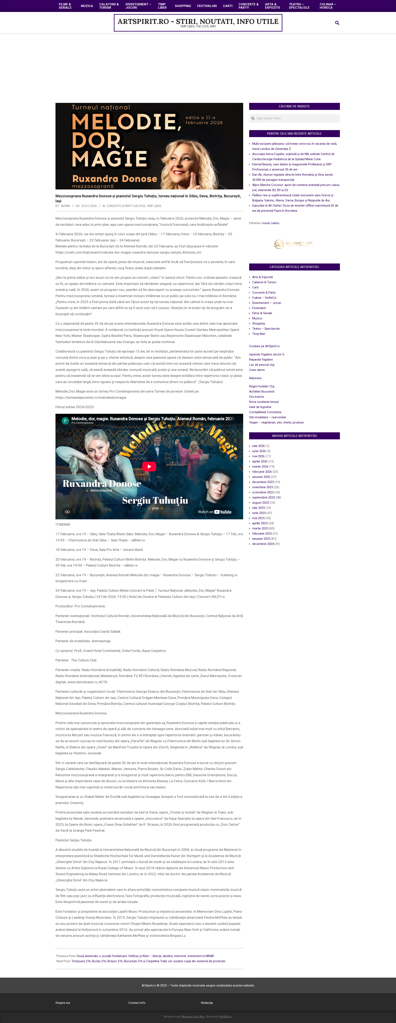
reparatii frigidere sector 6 (266, 354)
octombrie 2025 (263, 492)
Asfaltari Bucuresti (261, 391)
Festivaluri (259, 308)
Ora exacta (256, 397)
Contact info (137, 1003)
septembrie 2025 (263, 497)
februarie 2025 (262, 533)
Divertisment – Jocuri (266, 303)
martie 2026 (260, 466)
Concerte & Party (120, 206)
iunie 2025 (259, 513)
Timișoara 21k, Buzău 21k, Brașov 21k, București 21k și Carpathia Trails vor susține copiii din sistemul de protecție (148, 961)
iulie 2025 (258, 508)
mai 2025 (258, 518)
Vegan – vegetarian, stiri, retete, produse (276, 422)
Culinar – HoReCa (264, 298)
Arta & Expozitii (262, 277)
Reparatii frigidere (261, 359)
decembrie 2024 (263, 544)
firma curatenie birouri (264, 402)
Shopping (258, 323)
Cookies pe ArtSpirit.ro (264, 346)
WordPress (226, 1016)
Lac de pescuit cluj (261, 365)
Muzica (139, 206)
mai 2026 (258, 456)
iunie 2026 (259, 451)
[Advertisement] (198, 65)
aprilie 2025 (260, 523)
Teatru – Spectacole (266, 328)
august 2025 (260, 502)
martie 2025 (260, 528)
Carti (255, 287)
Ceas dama (257, 370)
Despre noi (63, 1003)
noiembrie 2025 (262, 487)
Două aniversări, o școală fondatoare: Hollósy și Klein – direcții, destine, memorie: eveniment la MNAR (145, 956)
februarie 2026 (262, 472)
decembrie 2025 (263, 482)
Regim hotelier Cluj (261, 386)
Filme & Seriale (262, 313)
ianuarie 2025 (261, 539)
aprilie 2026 (260, 461)
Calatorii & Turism (264, 282)
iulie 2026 (258, 446)
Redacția (207, 1003)
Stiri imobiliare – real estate (267, 417)
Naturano (255, 378)
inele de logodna (260, 407)
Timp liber (153, 206)
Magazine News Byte (193, 1016)
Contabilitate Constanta (265, 412)
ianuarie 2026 (261, 477)
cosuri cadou (270, 223)
